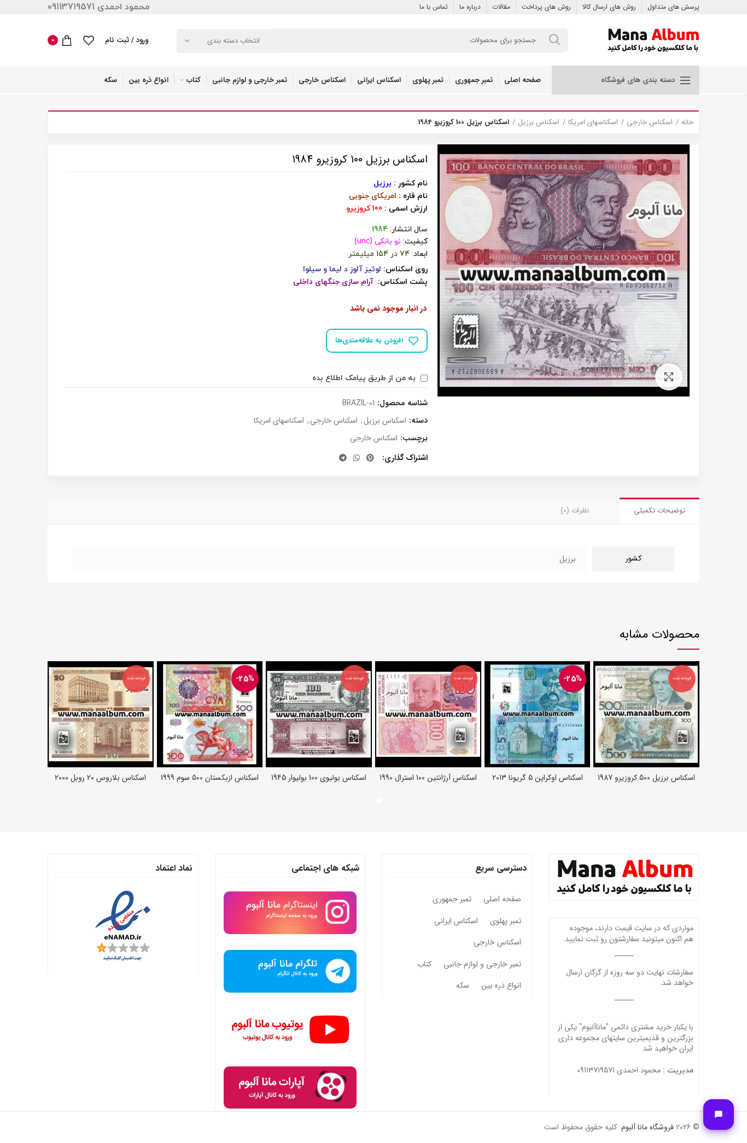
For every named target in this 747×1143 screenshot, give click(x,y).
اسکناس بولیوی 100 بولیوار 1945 (318, 778)
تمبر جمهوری (452, 899)
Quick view (601, 679)
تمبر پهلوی (505, 921)
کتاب (424, 964)
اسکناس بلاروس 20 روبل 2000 (100, 778)
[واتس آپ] (356, 458)
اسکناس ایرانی (456, 921)
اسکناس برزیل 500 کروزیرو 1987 (646, 778)
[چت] (718, 1114)
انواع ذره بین (501, 986)
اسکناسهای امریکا (593, 122)
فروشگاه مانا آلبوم (647, 1127)
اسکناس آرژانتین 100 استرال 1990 (428, 778)
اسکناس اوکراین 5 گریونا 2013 (537, 778)
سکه (462, 986)
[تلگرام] (343, 458)
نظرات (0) (575, 510)
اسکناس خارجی (650, 122)
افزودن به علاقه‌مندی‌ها (369, 340)
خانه (687, 122)
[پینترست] (370, 458)
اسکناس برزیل (538, 122)
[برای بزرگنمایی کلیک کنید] (668, 376)
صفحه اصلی (502, 899)
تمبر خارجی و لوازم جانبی (482, 964)
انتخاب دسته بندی (233, 40)
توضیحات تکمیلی (659, 510)
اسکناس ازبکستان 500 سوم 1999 (210, 778)
